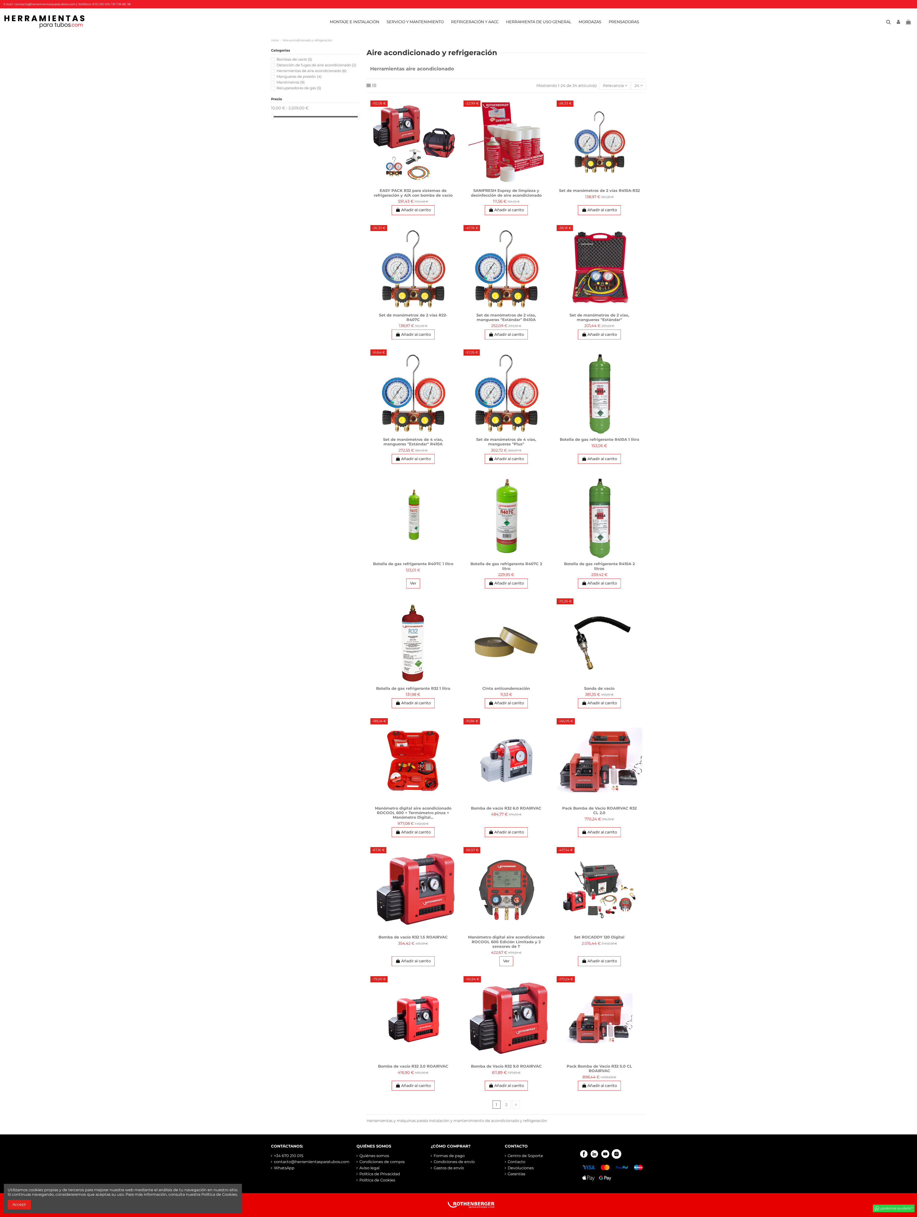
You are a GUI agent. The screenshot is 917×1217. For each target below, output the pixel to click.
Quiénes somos (374, 1156)
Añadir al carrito (416, 210)
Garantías (516, 1174)
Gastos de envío (449, 1168)
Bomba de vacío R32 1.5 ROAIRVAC (413, 937)
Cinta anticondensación (506, 688)
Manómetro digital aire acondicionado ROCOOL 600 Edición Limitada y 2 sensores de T (506, 941)
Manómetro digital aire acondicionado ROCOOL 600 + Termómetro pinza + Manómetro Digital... (413, 813)
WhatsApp (284, 1168)
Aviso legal (369, 1168)
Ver (413, 583)
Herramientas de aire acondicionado (312, 70)
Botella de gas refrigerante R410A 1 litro (599, 439)
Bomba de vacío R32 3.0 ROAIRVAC (413, 1066)
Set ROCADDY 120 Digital (599, 937)
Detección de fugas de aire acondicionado (316, 65)
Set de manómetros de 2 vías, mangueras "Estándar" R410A (506, 317)
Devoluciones (521, 1168)
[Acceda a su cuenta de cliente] (899, 22)
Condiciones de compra (382, 1161)
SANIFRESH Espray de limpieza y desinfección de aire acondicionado (506, 192)
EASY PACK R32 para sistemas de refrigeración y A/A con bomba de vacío (413, 192)
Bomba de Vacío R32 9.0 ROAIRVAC (506, 1066)
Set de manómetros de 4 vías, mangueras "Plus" (506, 441)
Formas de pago (449, 1156)
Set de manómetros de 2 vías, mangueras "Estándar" (599, 317)
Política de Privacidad (379, 1174)
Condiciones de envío (454, 1161)
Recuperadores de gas (299, 88)
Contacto (516, 1161)
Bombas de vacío (294, 59)
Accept (19, 1204)
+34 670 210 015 (288, 1156)
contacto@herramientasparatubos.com (311, 1161)
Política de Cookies (377, 1180)
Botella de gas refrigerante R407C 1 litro (413, 564)
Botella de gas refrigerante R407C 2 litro (506, 566)
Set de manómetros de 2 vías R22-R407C (413, 317)
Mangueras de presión (299, 76)
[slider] (273, 117)
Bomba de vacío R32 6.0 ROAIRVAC (506, 808)
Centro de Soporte (525, 1156)
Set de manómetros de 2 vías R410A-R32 (599, 190)
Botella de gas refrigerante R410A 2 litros (599, 566)
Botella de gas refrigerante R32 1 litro (413, 688)
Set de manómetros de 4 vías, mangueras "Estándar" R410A (413, 441)
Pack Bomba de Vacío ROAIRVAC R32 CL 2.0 (599, 810)
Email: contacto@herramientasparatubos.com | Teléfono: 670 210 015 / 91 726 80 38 (67, 4)
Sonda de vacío (599, 688)
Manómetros (291, 82)
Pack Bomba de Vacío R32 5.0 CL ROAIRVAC (599, 1068)
